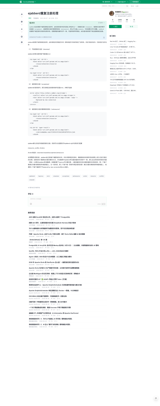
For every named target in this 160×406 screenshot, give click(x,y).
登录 (132, 6)
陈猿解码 (118, 12)
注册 (136, 6)
